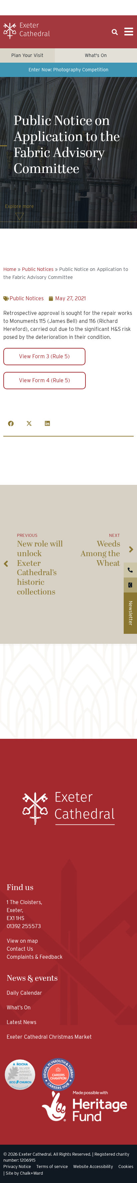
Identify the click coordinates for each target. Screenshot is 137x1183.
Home (9, 269)
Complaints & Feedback (35, 957)
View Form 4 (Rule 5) (44, 380)
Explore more (19, 206)
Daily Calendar (24, 993)
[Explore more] (19, 216)
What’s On (19, 1007)
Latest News (21, 1022)
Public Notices (38, 269)
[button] (114, 32)
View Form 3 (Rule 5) (44, 356)
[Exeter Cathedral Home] (26, 31)
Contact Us (20, 949)
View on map (22, 941)
